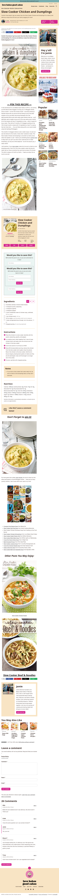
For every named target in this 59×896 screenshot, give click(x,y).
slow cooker (15, 146)
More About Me (20, 712)
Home (2, 8)
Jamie (8, 20)
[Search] (56, 6)
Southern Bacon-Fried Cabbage (42, 146)
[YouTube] (28, 889)
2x (30, 301)
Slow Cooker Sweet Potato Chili (12, 536)
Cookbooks (41, 6)
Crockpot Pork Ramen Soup (11, 526)
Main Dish (12, 8)
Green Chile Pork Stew (9, 547)
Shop (47, 6)
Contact (55, 3)
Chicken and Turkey (18, 8)
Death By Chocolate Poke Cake (52, 124)
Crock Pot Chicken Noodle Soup (12, 545)
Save (6, 245)
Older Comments (6, 864)
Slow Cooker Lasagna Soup (11, 544)
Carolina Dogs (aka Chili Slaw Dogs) (14, 736)
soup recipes (19, 477)
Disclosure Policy (4, 29)
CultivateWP (55, 894)
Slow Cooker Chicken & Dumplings (12, 534)
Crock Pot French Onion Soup (11, 540)
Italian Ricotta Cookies (51, 146)
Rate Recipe (52, 22)
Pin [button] (14, 245)
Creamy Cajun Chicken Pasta (23, 736)
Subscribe (51, 6)
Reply (35, 805)
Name (3, 777)
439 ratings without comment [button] (26, 742)
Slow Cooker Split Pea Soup (11, 528)
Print (31, 245)
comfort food (33, 137)
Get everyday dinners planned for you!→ (29, 1)
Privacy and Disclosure (43, 894)
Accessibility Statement (33, 894)
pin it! (28, 417)
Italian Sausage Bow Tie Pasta (53, 164)
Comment (4, 761)
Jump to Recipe (44, 22)
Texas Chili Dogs (5, 734)
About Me (51, 3)
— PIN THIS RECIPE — (19, 104)
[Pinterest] (33, 889)
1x (27, 301)
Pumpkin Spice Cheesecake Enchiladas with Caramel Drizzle (43, 126)
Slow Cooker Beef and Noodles (42, 164)
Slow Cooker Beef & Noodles (19, 675)
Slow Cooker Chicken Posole (19, 615)
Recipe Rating (5, 756)
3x (33, 301)
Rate (22, 245)
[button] (6, 22)
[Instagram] (25, 889)
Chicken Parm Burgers (32, 735)
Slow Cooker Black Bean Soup (11, 538)
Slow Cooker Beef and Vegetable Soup (14, 549)
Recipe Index (34, 6)
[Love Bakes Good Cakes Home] (12, 5)
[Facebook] (31, 889)
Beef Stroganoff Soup (9, 542)
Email (3, 783)
